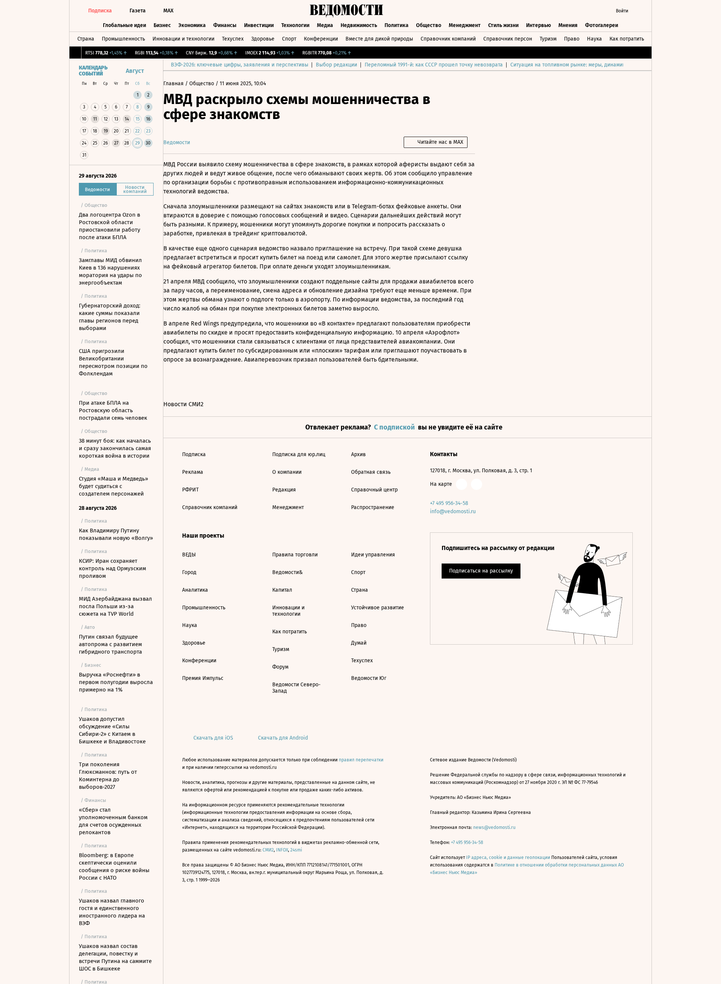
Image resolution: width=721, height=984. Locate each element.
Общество (428, 25)
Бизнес (162, 25)
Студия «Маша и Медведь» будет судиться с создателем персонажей (113, 486)
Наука (594, 39)
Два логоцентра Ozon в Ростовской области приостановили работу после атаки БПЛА (109, 226)
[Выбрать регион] (580, 11)
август (135, 70)
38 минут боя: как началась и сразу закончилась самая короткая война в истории (115, 448)
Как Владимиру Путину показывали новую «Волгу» (116, 534)
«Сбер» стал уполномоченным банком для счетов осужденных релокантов (113, 821)
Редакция (284, 490)
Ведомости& (287, 572)
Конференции (321, 39)
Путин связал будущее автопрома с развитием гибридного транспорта (110, 644)
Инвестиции (259, 25)
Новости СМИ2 (183, 404)
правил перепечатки (361, 759)
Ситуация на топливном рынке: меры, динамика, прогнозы (582, 65)
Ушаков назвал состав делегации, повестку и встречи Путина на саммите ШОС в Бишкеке (115, 957)
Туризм (548, 39)
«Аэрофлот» (442, 332)
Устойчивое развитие (377, 607)
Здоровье (263, 39)
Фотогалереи (601, 25)
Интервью (538, 25)
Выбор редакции (336, 65)
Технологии (295, 25)
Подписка (194, 454)
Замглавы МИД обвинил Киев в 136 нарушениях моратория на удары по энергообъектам (110, 271)
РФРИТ (190, 490)
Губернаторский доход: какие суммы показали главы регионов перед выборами (109, 317)
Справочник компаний (448, 39)
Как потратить (626, 39)
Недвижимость (359, 25)
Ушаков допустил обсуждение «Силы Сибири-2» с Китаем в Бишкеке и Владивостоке (112, 730)
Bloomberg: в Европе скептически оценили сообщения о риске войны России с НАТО (114, 866)
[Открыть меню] (640, 11)
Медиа (325, 25)
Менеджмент (465, 25)
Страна (85, 39)
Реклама (192, 472)
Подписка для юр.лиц (298, 454)
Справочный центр (374, 490)
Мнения (568, 25)
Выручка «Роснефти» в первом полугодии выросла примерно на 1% (116, 682)
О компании (287, 472)
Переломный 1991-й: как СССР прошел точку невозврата (434, 65)
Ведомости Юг (368, 678)
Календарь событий (93, 71)
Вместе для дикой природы (379, 39)
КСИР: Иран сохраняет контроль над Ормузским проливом (112, 568)
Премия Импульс (202, 678)
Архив (358, 454)
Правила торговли (295, 555)
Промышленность (123, 39)
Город (189, 572)
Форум (280, 667)
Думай (359, 643)
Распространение (372, 507)
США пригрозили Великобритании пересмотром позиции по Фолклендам (113, 362)
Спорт (289, 39)
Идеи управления (373, 555)
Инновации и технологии (183, 39)
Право (571, 39)
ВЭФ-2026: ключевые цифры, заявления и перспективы (239, 65)
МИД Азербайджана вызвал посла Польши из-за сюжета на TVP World (115, 606)
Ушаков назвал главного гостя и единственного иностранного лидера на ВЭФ (112, 912)
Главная (174, 83)
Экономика (192, 25)
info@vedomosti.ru (453, 511)
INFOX (282, 850)
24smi (296, 850)
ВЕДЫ (189, 555)
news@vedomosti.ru (494, 827)
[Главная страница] (346, 11)
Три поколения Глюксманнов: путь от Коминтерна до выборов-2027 (108, 775)
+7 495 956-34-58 (449, 503)
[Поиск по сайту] (595, 11)
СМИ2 (268, 850)
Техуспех (233, 39)
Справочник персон (507, 39)
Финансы (225, 25)
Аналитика (195, 590)
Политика (397, 25)
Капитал (282, 590)
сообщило (423, 173)
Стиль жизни (503, 25)
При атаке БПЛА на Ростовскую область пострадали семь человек (113, 410)
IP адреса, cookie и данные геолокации (508, 857)
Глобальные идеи (124, 25)
